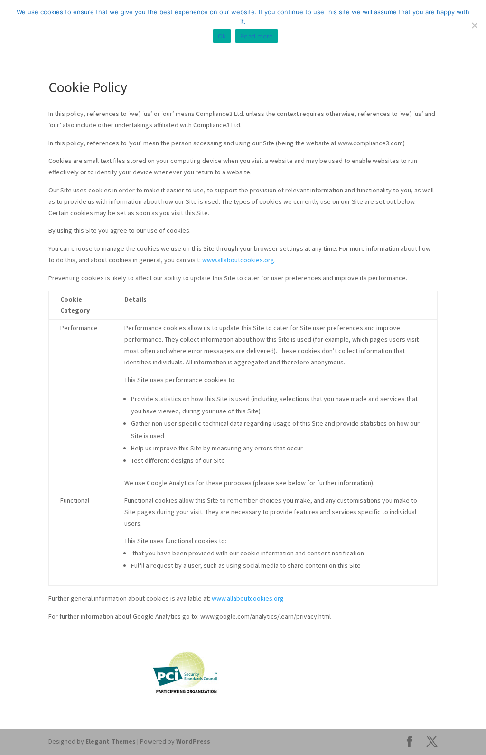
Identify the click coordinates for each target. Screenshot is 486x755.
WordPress (193, 741)
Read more (256, 36)
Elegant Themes (110, 741)
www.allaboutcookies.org (238, 260)
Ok (222, 36)
